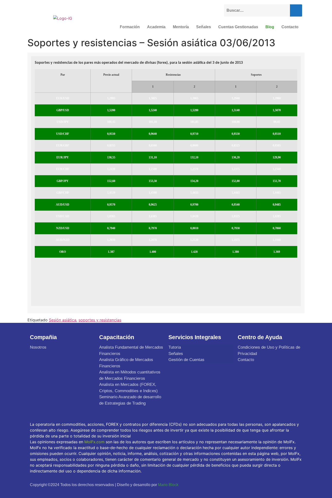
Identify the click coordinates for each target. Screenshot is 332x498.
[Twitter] (274, 484)
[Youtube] (285, 484)
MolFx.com (94, 441)
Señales (203, 27)
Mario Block (168, 485)
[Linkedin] (297, 484)
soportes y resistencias (100, 319)
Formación (130, 27)
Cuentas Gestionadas (238, 27)
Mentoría (181, 27)
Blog (269, 27)
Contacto (289, 27)
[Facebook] (262, 484)
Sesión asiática (62, 319)
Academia (156, 27)
